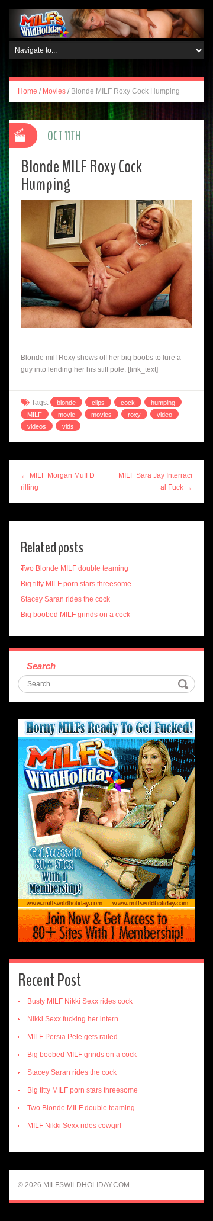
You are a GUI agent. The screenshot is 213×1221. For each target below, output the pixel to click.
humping (163, 402)
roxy (134, 414)
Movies (54, 91)
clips (98, 402)
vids (68, 426)
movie (66, 414)
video (164, 414)
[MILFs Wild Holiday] (106, 23)
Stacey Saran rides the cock (65, 599)
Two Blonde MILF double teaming (74, 568)
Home (27, 91)
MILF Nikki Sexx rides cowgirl (74, 1126)
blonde (66, 402)
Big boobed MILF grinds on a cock (75, 614)
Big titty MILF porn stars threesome (76, 584)
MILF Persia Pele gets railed (72, 1037)
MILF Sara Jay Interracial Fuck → (155, 481)
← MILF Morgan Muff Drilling (58, 481)
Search (41, 666)
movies (101, 414)
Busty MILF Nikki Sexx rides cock (80, 1001)
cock (128, 402)
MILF (34, 414)
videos (36, 426)
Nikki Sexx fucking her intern (72, 1019)
